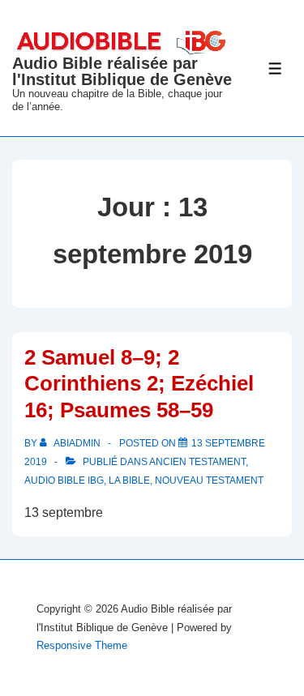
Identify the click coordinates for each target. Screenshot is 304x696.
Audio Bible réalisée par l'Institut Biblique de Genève (122, 71)
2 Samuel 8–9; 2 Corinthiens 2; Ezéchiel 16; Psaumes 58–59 (139, 383)
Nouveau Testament (209, 480)
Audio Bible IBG (64, 480)
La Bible (129, 480)
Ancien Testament (197, 462)
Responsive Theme (81, 645)
